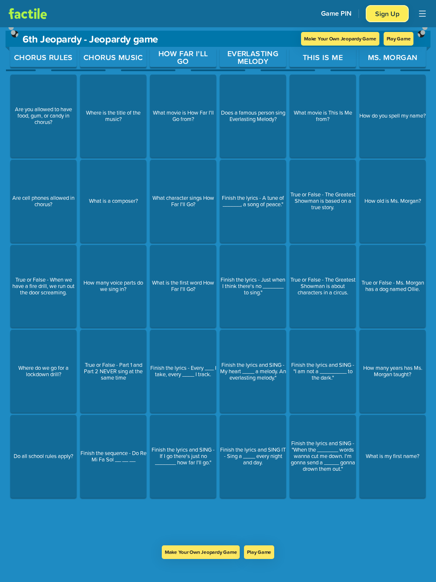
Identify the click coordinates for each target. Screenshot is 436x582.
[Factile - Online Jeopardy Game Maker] (28, 13)
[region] (218, 286)
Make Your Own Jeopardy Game (340, 38)
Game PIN (336, 13)
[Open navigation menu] (422, 13)
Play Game (399, 38)
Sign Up (387, 13)
